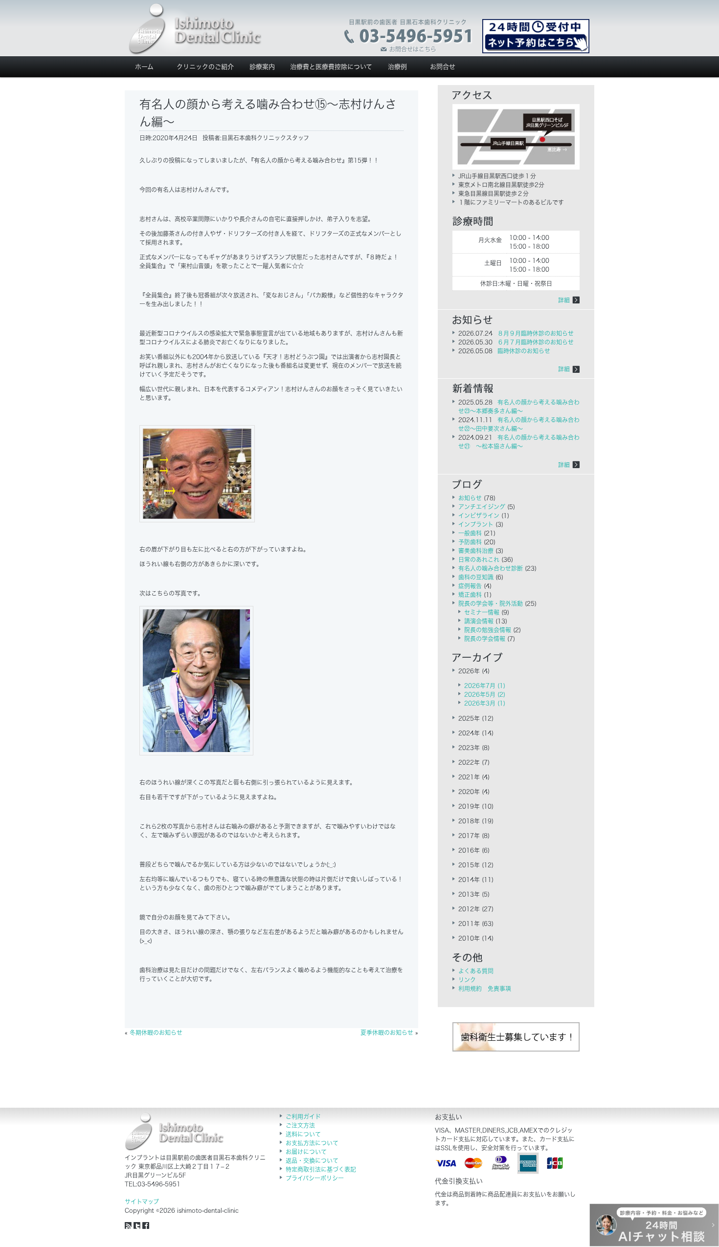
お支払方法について (312, 1143)
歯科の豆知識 (476, 577)
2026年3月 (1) (484, 703)
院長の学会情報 (484, 639)
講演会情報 (479, 621)
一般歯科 (470, 533)
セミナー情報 (481, 612)
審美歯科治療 (476, 551)
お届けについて (306, 1152)
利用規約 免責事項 (484, 988)
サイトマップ (142, 1201)
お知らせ (470, 498)
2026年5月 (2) (484, 694)
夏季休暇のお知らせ (386, 1032)
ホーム (144, 67)
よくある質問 (476, 971)
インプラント (476, 524)
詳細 (564, 300)
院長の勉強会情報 (487, 630)
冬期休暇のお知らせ (156, 1032)
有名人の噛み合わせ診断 (490, 568)
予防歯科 (470, 542)
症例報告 (470, 586)
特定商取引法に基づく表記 (321, 1169)
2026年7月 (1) (484, 685)
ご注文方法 (300, 1125)
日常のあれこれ (478, 559)
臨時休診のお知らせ (523, 351)
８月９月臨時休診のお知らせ (535, 333)
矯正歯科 (470, 595)
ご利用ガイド (303, 1116)
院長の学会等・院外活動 (490, 603)
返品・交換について (312, 1160)
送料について (303, 1134)
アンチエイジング (481, 507)
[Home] (195, 29)
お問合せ (442, 67)
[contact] (408, 36)
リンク (467, 980)
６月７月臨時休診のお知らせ (535, 342)
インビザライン (478, 515)
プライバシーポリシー (315, 1178)
